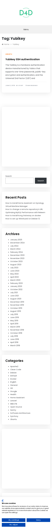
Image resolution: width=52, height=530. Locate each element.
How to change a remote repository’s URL (24, 209)
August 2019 (15, 311)
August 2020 (15, 298)
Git (11, 388)
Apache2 (14, 366)
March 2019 (15, 326)
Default (13, 375)
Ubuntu (8, 54)
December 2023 (17, 255)
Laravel (13, 400)
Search (8, 176)
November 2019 (17, 305)
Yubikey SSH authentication (22, 59)
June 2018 (14, 339)
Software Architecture (20, 413)
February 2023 (16, 283)
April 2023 (14, 277)
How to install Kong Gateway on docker (23, 215)
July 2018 (14, 336)
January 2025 (16, 239)
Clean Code (15, 369)
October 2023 (16, 261)
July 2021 (14, 292)
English (13, 382)
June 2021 (14, 295)
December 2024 (17, 242)
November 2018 (17, 330)
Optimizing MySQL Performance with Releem (25, 212)
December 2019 (17, 302)
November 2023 (17, 258)
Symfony (14, 416)
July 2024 (14, 246)
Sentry (13, 410)
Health (13, 394)
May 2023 (14, 274)
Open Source (16, 407)
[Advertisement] (26, 136)
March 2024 (15, 249)
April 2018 (14, 342)
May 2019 (14, 320)
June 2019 (14, 317)
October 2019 (16, 308)
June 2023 (14, 270)
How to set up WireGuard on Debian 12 (22, 218)
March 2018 (15, 345)
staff (21, 85)
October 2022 (16, 289)
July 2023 (14, 267)
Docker (13, 379)
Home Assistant (17, 397)
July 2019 (14, 314)
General (13, 385)
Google (13, 391)
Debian (13, 372)
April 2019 (14, 323)
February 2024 (16, 252)
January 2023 (16, 286)
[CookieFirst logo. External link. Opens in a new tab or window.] (3, 501)
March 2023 (15, 280)
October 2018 (16, 333)
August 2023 (15, 264)
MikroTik (13, 403)
